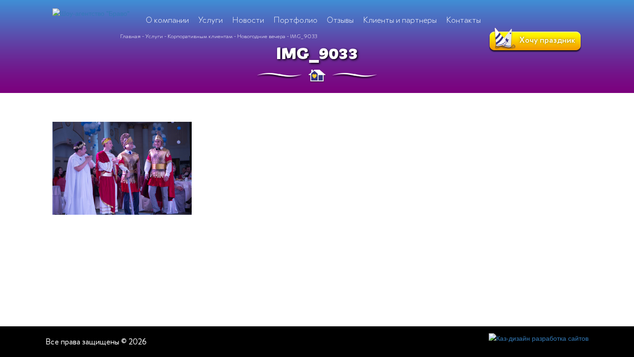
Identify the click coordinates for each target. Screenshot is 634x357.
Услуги (154, 36)
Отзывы (340, 20)
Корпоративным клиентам (200, 36)
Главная (130, 36)
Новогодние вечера (261, 36)
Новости (248, 20)
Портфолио (295, 20)
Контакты (463, 20)
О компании (167, 20)
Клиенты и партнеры (400, 20)
